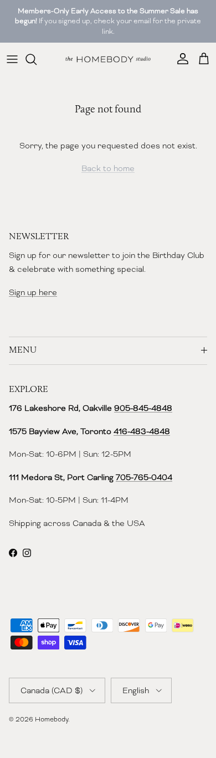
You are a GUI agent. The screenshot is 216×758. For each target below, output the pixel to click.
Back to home (108, 168)
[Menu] (12, 59)
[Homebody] (108, 59)
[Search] (36, 59)
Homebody (51, 719)
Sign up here (33, 292)
